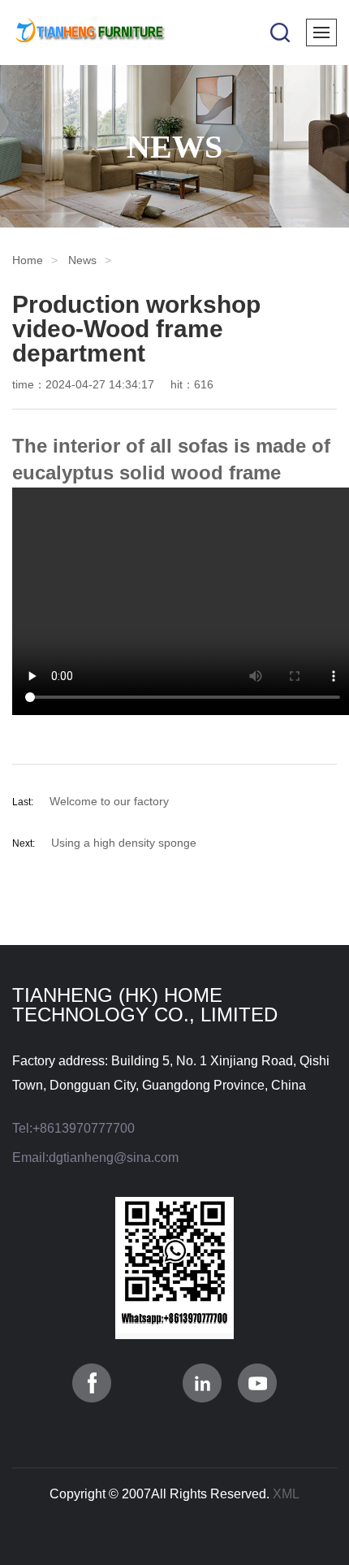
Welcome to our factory (109, 801)
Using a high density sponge (123, 842)
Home (27, 260)
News (82, 260)
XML (286, 1494)
